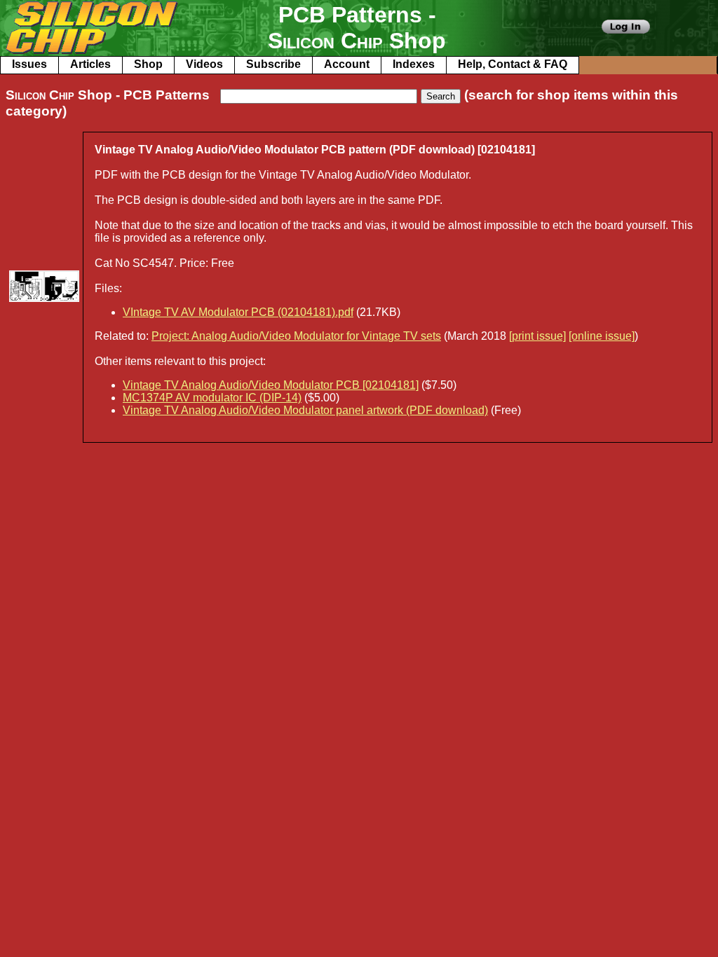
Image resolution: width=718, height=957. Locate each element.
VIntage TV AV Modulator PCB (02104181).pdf (238, 312)
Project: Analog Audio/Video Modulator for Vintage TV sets (296, 336)
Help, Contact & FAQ (512, 64)
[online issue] (602, 336)
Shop (148, 64)
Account (347, 64)
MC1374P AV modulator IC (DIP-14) (212, 398)
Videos (204, 64)
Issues (29, 64)
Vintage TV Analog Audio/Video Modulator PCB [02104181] (271, 385)
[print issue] (537, 336)
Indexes (414, 64)
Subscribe (273, 64)
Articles (90, 64)
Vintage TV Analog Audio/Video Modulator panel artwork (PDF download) (305, 410)
